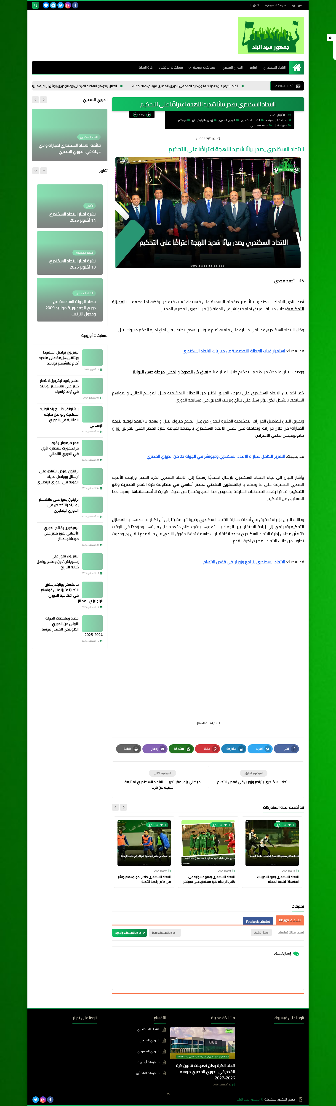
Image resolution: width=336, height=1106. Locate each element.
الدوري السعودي (148, 1051)
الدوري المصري (232, 67)
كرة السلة (145, 67)
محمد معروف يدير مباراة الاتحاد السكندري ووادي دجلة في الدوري (72, 148)
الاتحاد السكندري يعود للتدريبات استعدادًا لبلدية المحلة (278, 879)
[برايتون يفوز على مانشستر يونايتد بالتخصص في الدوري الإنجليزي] (92, 505)
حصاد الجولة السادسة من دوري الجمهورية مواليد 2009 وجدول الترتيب (70, 261)
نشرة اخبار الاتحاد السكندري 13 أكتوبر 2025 (72, 217)
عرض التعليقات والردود (128, 932)
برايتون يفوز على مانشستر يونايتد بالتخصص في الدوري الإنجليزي (59, 505)
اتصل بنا (254, 5)
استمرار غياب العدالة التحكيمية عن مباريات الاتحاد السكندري (234, 351)
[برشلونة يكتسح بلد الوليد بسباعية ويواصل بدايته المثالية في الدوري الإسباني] (92, 414)
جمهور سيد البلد (248, 1099)
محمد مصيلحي (259, 125)
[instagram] (68, 5)
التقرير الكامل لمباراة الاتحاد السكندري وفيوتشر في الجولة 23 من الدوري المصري (216, 456)
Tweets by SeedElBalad (81, 1029)
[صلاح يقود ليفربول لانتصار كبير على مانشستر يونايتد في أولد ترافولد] (92, 386)
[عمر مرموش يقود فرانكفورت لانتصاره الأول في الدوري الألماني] (92, 448)
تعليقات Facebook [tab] (258, 922)
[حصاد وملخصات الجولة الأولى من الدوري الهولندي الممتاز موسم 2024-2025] (92, 623)
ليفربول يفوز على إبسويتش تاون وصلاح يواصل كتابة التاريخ (58, 561)
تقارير (253, 67)
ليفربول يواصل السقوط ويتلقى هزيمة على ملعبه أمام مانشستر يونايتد (59, 358)
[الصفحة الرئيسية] (296, 67)
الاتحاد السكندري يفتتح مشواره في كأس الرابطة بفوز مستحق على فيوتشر (209, 879)
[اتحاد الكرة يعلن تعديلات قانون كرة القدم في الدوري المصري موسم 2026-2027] (202, 1044)
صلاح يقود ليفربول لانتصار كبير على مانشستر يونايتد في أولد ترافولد (59, 386)
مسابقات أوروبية (204, 67)
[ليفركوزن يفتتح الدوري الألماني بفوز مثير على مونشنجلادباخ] (92, 533)
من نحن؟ (297, 5)
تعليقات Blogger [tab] (290, 920)
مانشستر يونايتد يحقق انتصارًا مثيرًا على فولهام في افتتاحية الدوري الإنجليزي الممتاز (72, 592)
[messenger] (46, 5)
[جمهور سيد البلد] (271, 35)
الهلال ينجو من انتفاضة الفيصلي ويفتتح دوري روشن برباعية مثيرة (111, 86)
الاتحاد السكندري (275, 67)
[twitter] (60, 5)
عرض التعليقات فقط (163, 932)
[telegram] (53, 5)
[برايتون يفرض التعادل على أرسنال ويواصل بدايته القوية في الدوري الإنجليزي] (92, 476)
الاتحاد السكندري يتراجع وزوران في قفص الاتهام (244, 562)
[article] (162, 779)
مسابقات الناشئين (171, 67)
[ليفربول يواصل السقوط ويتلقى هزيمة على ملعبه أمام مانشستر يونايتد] (92, 357)
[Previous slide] (43, 99)
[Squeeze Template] (300, 1099)
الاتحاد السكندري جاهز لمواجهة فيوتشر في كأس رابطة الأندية (144, 879)
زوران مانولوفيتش (202, 120)
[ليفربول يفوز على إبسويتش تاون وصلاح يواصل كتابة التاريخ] (92, 561)
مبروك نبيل (280, 125)
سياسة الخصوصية (275, 5)
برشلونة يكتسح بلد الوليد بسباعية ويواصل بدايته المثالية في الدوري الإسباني (71, 417)
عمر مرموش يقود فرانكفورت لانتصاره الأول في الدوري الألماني (60, 448)
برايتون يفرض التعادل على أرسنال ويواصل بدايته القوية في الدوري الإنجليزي (58, 476)
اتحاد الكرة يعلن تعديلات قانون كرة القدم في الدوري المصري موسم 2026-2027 (221, 86)
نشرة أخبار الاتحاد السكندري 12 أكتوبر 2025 (72, 311)
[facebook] (75, 5)
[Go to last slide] (123, 807)
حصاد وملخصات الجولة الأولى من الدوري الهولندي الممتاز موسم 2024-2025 (72, 626)
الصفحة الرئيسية (277, 120)
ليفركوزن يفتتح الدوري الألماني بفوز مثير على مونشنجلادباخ (61, 533)
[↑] (168, 1093)
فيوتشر (182, 120)
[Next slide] (115, 807)
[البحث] (35, 5)
